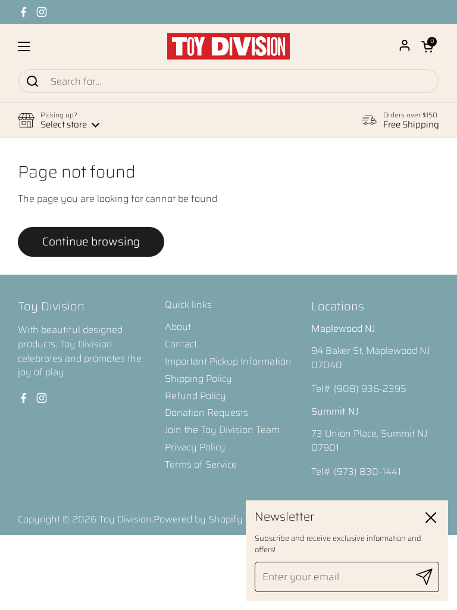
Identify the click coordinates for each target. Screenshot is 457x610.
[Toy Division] (228, 46)
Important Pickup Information (228, 361)
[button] (427, 46)
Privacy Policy (195, 447)
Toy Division (125, 519)
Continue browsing (91, 241)
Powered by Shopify (198, 519)
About (178, 326)
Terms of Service (201, 464)
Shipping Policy (198, 378)
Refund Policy (195, 395)
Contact (181, 344)
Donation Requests (206, 412)
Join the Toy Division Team (222, 429)
